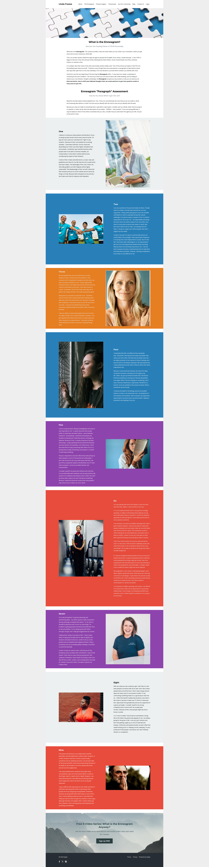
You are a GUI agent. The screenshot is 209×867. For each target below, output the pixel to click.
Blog (133, 4)
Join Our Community (124, 4)
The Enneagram (89, 4)
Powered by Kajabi (144, 857)
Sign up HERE (104, 841)
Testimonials (112, 4)
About (80, 4)
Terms (129, 857)
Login (147, 4)
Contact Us (140, 4)
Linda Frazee (65, 4)
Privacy (135, 857)
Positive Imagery (101, 4)
